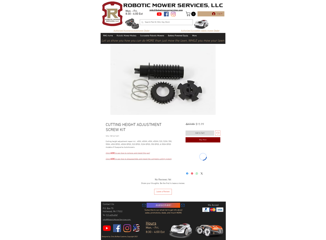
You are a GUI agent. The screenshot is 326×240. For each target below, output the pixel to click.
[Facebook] (166, 14)
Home (108, 35)
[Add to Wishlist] (217, 133)
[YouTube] (159, 14)
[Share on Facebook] (187, 173)
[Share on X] (201, 173)
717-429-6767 (112, 215)
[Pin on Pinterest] (192, 173)
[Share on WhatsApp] (196, 173)
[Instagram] (173, 14)
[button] (191, 14)
